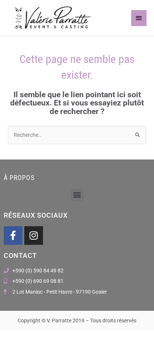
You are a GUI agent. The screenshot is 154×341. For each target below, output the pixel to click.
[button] (77, 195)
